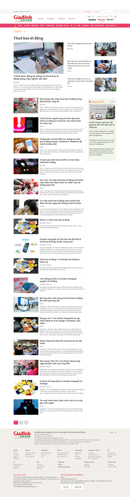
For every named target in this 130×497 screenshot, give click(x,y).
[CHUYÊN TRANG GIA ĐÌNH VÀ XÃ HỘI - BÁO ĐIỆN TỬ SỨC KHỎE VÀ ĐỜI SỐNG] (23, 18)
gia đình (41, 18)
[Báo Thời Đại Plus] (110, 20)
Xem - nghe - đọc (62, 456)
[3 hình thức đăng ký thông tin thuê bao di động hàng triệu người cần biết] (38, 58)
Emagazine (78, 453)
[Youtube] (89, 16)
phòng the (62, 18)
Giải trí (42, 25)
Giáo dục (16, 456)
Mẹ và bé (72, 18)
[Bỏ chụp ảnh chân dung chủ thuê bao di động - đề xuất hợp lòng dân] (26, 304)
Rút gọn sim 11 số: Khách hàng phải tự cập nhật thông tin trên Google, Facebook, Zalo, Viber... (60, 320)
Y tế (42, 456)
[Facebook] (86, 16)
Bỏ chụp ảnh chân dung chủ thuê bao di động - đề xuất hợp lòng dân (62, 299)
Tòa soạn (66, 487)
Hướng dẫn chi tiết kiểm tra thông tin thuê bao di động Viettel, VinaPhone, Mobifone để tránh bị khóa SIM (61, 141)
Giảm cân (39, 468)
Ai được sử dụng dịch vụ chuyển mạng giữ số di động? (61, 382)
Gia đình (27, 25)
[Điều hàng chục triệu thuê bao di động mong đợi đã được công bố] (26, 105)
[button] (110, 102)
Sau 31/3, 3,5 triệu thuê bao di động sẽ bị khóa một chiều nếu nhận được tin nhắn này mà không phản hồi (61, 182)
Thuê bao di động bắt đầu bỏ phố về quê (79, 44)
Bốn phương (110, 25)
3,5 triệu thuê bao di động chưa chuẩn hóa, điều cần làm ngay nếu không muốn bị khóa (60, 201)
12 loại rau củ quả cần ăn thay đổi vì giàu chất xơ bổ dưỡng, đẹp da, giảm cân (101, 147)
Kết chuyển (87, 466)
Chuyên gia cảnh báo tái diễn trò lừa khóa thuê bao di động (59, 161)
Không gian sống (18, 464)
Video (76, 454)
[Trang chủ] (15, 26)
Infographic (78, 458)
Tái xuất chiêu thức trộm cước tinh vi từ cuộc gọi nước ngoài (61, 401)
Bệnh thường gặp (46, 453)
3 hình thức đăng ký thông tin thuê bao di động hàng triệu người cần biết (36, 77)
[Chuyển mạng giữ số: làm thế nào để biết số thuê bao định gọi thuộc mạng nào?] (26, 246)
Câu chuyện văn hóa (63, 453)
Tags (18, 31)
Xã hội (20, 25)
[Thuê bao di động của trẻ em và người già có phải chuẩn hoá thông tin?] (105, 84)
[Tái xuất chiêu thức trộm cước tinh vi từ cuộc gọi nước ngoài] (26, 407)
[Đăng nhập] (115, 16)
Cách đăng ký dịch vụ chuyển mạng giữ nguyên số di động (58, 280)
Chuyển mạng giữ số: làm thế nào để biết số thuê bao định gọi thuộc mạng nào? (60, 240)
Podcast (77, 456)
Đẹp (78, 25)
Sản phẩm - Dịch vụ (62, 25)
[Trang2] (26, 423)
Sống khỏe (35, 25)
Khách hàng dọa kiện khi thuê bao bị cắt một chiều (61, 342)
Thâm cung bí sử (30, 456)
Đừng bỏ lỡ (97, 101)
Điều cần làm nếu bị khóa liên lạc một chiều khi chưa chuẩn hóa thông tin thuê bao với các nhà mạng (79, 64)
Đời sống (16, 82)
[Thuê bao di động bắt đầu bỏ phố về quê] (105, 49)
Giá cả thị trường (93, 454)
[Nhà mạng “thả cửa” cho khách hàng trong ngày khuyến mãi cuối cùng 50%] (26, 367)
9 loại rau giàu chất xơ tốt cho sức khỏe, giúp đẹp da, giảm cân (102, 132)
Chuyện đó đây (112, 466)
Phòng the (85, 25)
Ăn (72, 25)
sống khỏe (51, 18)
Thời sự (69, 86)
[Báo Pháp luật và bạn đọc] (101, 20)
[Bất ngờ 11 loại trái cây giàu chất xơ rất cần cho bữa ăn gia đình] (102, 112)
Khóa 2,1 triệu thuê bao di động (54, 220)
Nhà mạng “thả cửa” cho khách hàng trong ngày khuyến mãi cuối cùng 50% (60, 362)
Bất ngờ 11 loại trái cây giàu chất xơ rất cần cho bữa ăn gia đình (101, 124)
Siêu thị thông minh (93, 458)
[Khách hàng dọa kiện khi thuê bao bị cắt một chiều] (26, 347)
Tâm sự (60, 464)
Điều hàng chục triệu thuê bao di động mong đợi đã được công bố (61, 100)
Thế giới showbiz (62, 454)
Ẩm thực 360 (111, 453)
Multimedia (50, 25)
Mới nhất (87, 11)
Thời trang (40, 464)
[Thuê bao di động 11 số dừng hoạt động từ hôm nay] (26, 266)
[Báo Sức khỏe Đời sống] (92, 20)
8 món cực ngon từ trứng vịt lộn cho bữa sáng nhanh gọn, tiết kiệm (100, 139)
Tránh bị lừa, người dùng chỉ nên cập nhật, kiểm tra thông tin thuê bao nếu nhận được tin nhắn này (60, 121)
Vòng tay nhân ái (89, 462)
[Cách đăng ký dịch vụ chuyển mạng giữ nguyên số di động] (26, 285)
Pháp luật (16, 458)
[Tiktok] (93, 16)
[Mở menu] (116, 25)
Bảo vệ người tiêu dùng (94, 456)
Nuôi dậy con (28, 454)
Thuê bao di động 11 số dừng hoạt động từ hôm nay (60, 260)
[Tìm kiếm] (114, 12)
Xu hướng (91, 453)
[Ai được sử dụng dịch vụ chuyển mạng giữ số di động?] (26, 387)
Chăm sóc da (40, 466)
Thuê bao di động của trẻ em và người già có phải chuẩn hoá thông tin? (80, 81)
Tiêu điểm (111, 464)
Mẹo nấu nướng (112, 454)
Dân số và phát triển (97, 25)
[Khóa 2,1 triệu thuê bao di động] (26, 226)
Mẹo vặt (16, 468)
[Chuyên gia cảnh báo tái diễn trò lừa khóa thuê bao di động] (26, 166)
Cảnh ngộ (86, 464)
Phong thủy (17, 466)
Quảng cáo (78, 487)
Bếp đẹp (110, 456)
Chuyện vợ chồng (30, 453)
